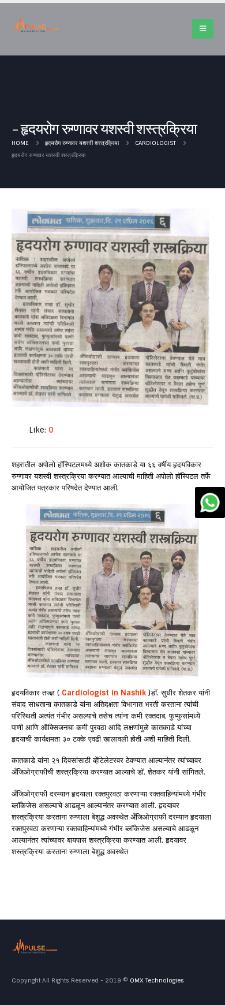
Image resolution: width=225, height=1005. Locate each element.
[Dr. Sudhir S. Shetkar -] (35, 25)
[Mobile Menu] (202, 29)
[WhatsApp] (210, 502)
